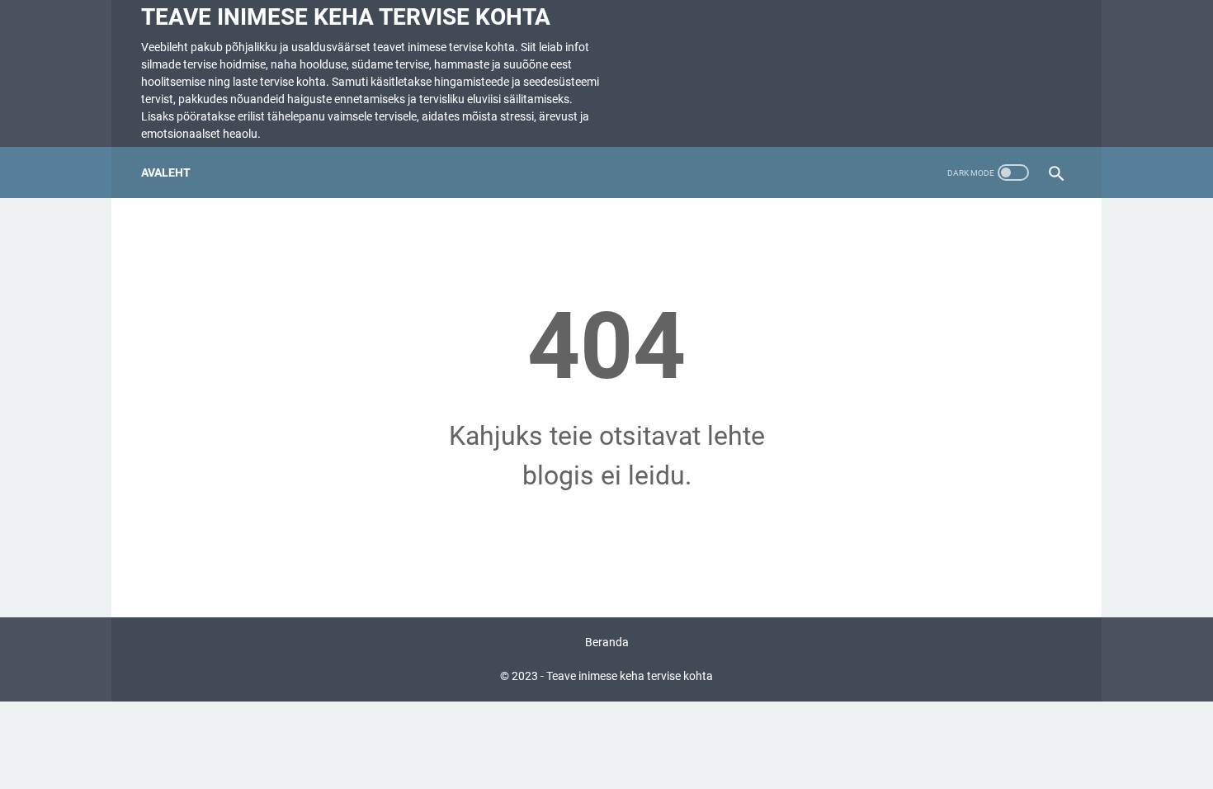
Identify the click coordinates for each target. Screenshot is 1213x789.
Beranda (607, 642)
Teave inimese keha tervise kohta (345, 17)
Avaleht (166, 172)
